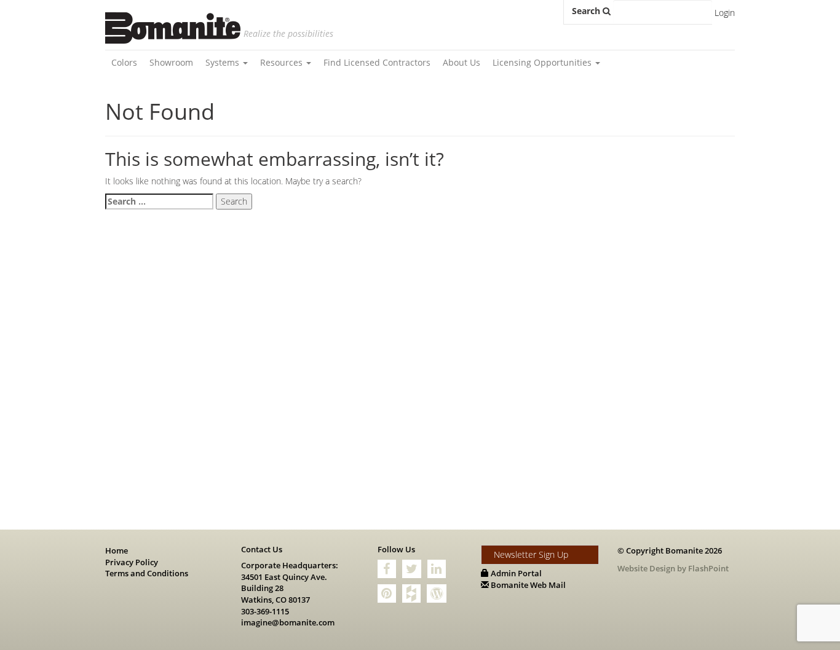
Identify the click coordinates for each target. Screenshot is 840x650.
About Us (461, 62)
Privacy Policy (131, 562)
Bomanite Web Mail (527, 584)
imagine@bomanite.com (288, 622)
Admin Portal (515, 573)
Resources (282, 62)
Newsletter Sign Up (531, 554)
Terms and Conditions (146, 573)
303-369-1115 (265, 611)
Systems (223, 62)
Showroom (171, 62)
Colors (124, 62)
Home (116, 550)
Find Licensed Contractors (376, 62)
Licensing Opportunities (543, 62)
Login (725, 12)
